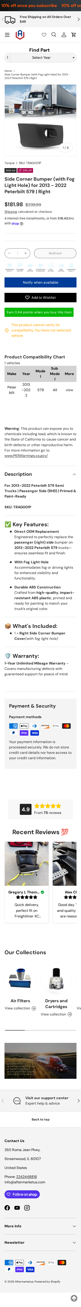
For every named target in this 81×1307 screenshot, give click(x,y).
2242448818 (26, 1176)
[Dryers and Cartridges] (56, 978)
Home (8, 71)
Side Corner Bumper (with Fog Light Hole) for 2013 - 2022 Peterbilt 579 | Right (37, 76)
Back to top (41, 1119)
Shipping (10, 212)
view (69, 390)
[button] (74, 35)
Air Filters (20, 1001)
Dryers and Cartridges (56, 1003)
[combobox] (40, 57)
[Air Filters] (20, 978)
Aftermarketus (24, 1281)
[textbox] (42, 57)
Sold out (55, 253)
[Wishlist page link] (44, 35)
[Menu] (7, 35)
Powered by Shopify (47, 1281)
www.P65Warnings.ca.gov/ (26, 455)
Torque (9, 163)
